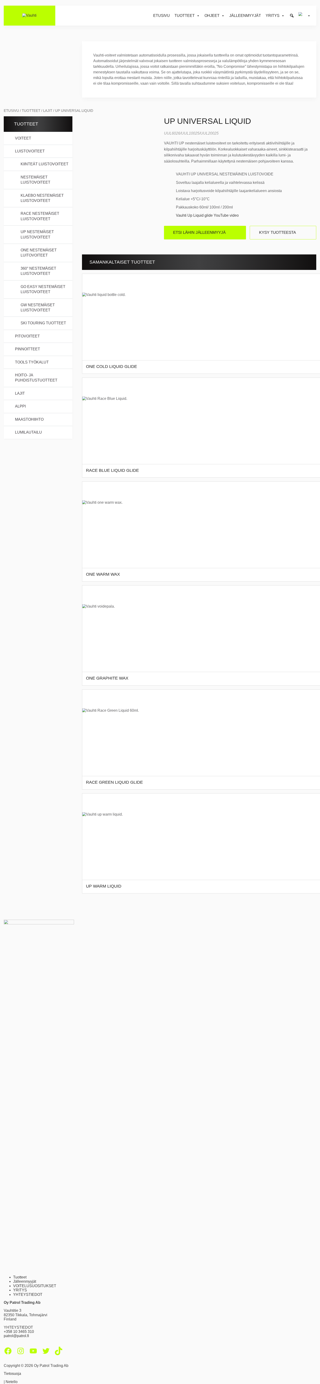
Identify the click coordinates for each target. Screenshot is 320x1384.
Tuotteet (31, 111)
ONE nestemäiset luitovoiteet (39, 252)
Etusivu (161, 16)
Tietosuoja (12, 1374)
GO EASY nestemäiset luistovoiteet (43, 289)
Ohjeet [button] (212, 16)
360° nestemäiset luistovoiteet (38, 271)
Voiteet (23, 138)
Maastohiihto (29, 419)
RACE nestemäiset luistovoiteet (40, 216)
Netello (12, 1382)
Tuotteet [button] (185, 16)
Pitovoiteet (27, 336)
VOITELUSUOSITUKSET (34, 1286)
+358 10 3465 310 (19, 1332)
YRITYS (20, 1290)
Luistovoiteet (30, 151)
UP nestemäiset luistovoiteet (37, 234)
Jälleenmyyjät (245, 16)
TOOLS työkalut (32, 362)
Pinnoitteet (27, 349)
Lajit (47, 111)
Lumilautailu (28, 432)
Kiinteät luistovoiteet (44, 164)
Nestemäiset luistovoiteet (35, 179)
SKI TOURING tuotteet (43, 323)
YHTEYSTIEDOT (27, 1295)
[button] (292, 15)
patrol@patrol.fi (16, 1336)
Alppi (20, 406)
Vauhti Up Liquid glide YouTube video (207, 215)
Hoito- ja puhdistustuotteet (36, 377)
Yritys (272, 16)
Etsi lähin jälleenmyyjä (199, 232)
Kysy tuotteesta (277, 232)
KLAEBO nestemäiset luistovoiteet (42, 198)
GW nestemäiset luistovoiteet (38, 307)
